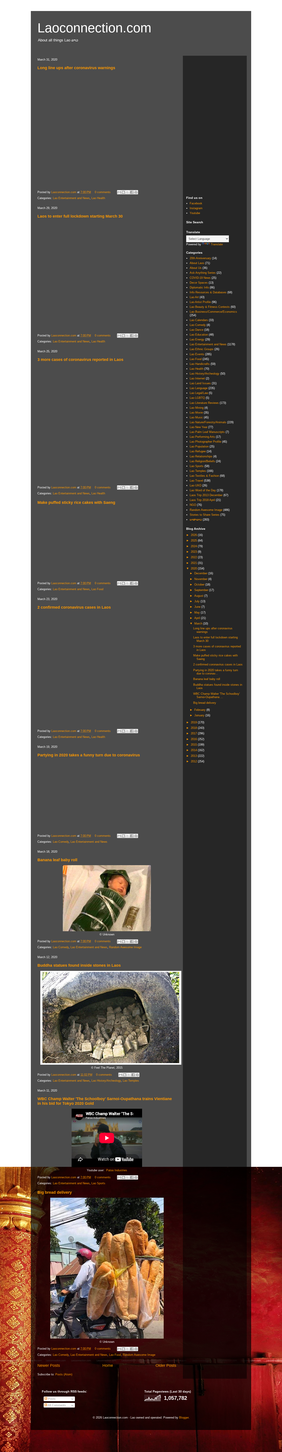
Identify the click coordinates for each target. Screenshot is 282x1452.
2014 (194, 750)
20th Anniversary (200, 258)
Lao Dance (196, 329)
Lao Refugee (198, 451)
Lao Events (197, 354)
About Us (196, 268)
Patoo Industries (116, 1170)
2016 (194, 739)
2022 (194, 557)
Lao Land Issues (200, 383)
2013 (194, 755)
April (197, 618)
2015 (194, 744)
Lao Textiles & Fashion (204, 475)
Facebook (196, 203)
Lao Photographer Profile (205, 441)
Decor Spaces (199, 282)
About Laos (197, 263)
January (199, 715)
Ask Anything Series (203, 272)
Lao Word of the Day (203, 490)
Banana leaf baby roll (57, 860)
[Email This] (119, 192)
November (201, 579)
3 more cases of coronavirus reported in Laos (80, 359)
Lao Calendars (199, 320)
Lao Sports (98, 1183)
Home (107, 1365)
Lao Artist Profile (200, 302)
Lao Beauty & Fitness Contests (210, 307)
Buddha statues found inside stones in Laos (79, 965)
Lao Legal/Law (199, 393)
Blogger (184, 1417)
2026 (194, 535)
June (197, 606)
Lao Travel (196, 480)
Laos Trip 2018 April (202, 500)
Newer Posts (48, 1365)
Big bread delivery (54, 1192)
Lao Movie (196, 412)
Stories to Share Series (204, 514)
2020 (194, 568)
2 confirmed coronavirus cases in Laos (74, 607)
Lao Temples (131, 1080)
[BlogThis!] (123, 192)
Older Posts (166, 1365)
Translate (217, 244)
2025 (194, 540)
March (198, 623)
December (201, 573)
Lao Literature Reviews (204, 403)
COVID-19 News (200, 277)
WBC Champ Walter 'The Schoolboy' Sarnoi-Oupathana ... (216, 695)
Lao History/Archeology (106, 1080)
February (200, 709)
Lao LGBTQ (197, 397)
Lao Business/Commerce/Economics (213, 311)
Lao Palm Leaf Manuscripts (207, 432)
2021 (194, 563)
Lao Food (97, 589)
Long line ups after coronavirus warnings (76, 68)
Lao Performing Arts (202, 436)
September (201, 590)
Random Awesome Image (125, 947)
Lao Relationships (201, 456)
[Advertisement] (214, 125)
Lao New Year (198, 427)
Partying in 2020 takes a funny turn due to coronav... (215, 672)
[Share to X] (127, 192)
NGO (193, 504)
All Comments (56, 1405)
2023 (194, 551)
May (197, 612)
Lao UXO (195, 485)
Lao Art (194, 297)
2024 (194, 546)
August (199, 595)
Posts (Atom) (63, 1374)
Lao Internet (197, 378)
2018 (194, 728)
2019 (194, 722)
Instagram (196, 208)
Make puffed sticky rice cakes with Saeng (76, 502)
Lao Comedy (61, 841)
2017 (194, 733)
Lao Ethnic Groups (201, 349)
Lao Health (98, 198)
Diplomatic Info (199, 287)
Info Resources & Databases (208, 292)
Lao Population (199, 446)
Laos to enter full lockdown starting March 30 (80, 216)
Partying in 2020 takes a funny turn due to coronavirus (88, 755)
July (197, 601)
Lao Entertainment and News (71, 198)
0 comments (103, 192)
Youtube (195, 213)
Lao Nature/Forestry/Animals (208, 422)
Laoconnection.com (94, 27)
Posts (51, 1398)
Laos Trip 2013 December (206, 495)
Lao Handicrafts (200, 364)
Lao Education (199, 334)
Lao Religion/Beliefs (202, 461)
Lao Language (199, 388)
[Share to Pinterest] (136, 192)
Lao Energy (197, 339)
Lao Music (196, 417)
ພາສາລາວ (196, 519)
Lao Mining (197, 407)
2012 (194, 761)
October (199, 584)
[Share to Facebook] (132, 192)
